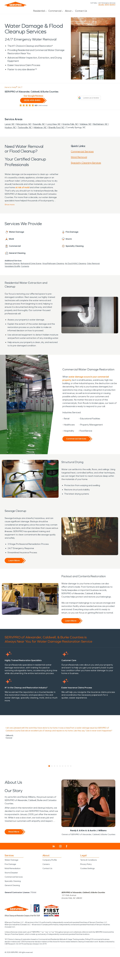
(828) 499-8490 (106, 5)
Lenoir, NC (10, 124)
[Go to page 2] (52, 766)
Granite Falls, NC (70, 124)
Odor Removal (93, 263)
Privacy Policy (86, 864)
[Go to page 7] (65, 766)
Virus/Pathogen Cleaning (53, 263)
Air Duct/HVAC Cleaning (75, 263)
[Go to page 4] (57, 766)
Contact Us (81, 10)
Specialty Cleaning (13, 881)
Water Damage (11, 860)
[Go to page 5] (60, 766)
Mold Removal (79, 157)
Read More (13, 831)
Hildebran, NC (40, 127)
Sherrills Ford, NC (56, 127)
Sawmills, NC (39, 124)
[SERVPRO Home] (15, 4)
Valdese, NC (85, 124)
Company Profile (50, 860)
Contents (25, 266)
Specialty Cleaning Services (86, 162)
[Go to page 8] (68, 766)
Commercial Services (82, 151)
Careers (46, 864)
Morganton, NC (23, 124)
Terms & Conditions (88, 860)
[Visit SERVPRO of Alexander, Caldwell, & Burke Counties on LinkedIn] (54, 846)
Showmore (10, 204)
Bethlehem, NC (100, 124)
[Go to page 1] (49, 766)
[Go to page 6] (62, 766)
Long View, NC (54, 124)
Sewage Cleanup (12, 263)
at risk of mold (22, 187)
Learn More (14, 560)
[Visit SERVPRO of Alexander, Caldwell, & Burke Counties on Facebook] (66, 846)
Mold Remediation (13, 868)
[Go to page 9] (70, 766)
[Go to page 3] (54, 766)
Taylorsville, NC (25, 127)
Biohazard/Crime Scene (31, 263)
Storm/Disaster (11, 873)
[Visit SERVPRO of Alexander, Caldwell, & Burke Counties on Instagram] (60, 846)
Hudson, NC (10, 127)
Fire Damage (10, 864)
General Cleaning (12, 885)
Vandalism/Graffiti (12, 266)
